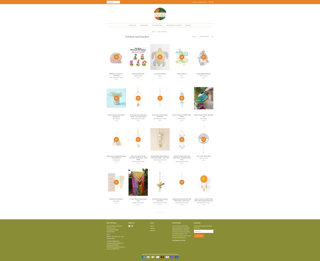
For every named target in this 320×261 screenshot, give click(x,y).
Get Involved (157, 25)
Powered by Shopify (173, 254)
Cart (212, 2)
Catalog (152, 228)
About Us (132, 25)
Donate (188, 25)
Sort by (194, 36)
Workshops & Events (174, 25)
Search (152, 226)
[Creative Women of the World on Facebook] (129, 226)
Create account (202, 2)
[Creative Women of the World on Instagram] (132, 226)
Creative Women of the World (159, 254)
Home (153, 31)
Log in (194, 2)
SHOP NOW (144, 25)
